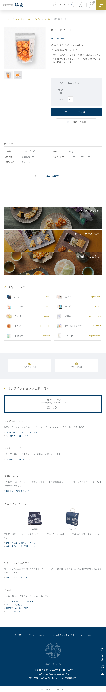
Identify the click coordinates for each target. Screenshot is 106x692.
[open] (101, 4)
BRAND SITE (62, 5)
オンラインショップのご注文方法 (19, 601)
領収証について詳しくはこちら (19, 435)
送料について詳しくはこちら (18, 491)
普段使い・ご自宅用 (33, 19)
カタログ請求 (30, 366)
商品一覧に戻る (53, 176)
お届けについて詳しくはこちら (19, 459)
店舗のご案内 (77, 366)
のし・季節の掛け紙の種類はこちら (20, 546)
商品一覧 (18, 19)
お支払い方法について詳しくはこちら (21, 432)
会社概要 (18, 635)
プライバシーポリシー (15, 611)
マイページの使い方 (14, 604)
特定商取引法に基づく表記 (17, 608)
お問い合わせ (86, 635)
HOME (9, 19)
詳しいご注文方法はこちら (17, 577)
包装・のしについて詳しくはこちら (20, 543)
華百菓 (47, 19)
